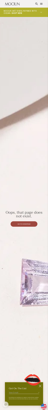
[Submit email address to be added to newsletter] (38, 392)
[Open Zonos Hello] (42, 405)
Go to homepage (24, 224)
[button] (36, 3)
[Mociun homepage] (12, 4)
